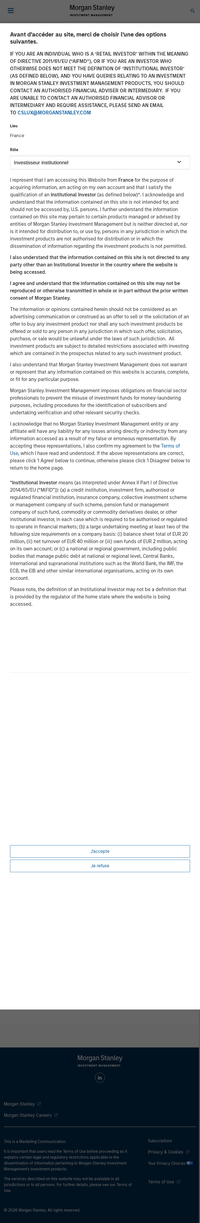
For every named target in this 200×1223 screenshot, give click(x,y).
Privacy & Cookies (165, 1152)
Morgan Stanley (19, 1104)
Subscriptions (160, 1141)
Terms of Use (161, 1182)
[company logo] (92, 10)
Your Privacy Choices (167, 1163)
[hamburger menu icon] (11, 10)
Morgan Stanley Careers (28, 1115)
